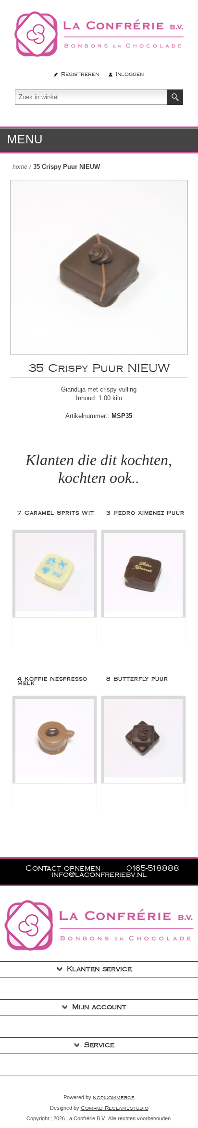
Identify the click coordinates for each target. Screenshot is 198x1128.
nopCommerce (114, 1098)
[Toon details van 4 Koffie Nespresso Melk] (54, 741)
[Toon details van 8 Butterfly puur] (143, 741)
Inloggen (130, 74)
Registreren (80, 74)
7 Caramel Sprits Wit (55, 513)
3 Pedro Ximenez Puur (145, 513)
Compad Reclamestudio (114, 1108)
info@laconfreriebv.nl (99, 875)
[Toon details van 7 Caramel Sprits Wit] (54, 575)
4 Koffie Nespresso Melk (52, 681)
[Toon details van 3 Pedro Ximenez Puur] (143, 575)
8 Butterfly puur (137, 679)
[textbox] (91, 97)
